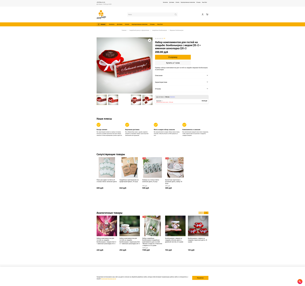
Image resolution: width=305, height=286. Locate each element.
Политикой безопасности (108, 279)
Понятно (200, 278)
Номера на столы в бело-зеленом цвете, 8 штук (150, 180)
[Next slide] (150, 65)
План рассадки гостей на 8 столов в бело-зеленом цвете (107, 180)
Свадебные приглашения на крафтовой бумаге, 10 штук (129, 180)
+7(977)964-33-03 (101, 2)
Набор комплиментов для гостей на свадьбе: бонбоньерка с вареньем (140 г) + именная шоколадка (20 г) (129, 241)
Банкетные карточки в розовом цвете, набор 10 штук (173, 181)
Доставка (171, 2)
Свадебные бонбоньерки (159, 30)
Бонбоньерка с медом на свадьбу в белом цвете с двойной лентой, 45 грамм (174, 240)
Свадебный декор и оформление (139, 30)
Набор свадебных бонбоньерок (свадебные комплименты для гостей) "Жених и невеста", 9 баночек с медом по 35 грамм (152, 241)
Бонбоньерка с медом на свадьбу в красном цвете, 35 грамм (197, 240)
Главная (124, 30)
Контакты (165, 2)
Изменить (172, 97)
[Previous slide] (99, 65)
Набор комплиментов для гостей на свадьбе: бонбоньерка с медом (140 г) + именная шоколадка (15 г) (106, 241)
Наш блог (204, 2)
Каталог (103, 24)
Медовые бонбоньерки (176, 30)
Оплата (177, 2)
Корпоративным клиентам (188, 2)
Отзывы (198, 2)
